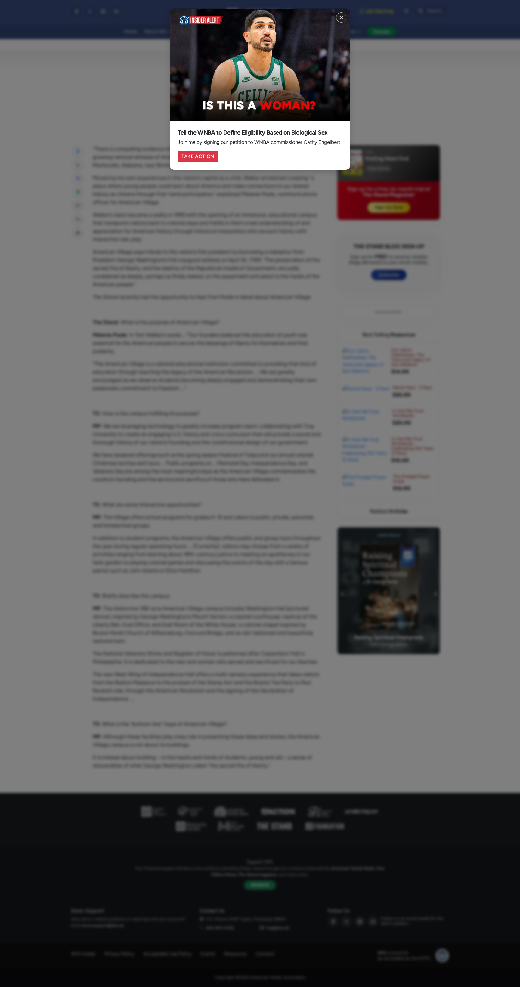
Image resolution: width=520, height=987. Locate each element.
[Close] (341, 17)
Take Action (197, 156)
